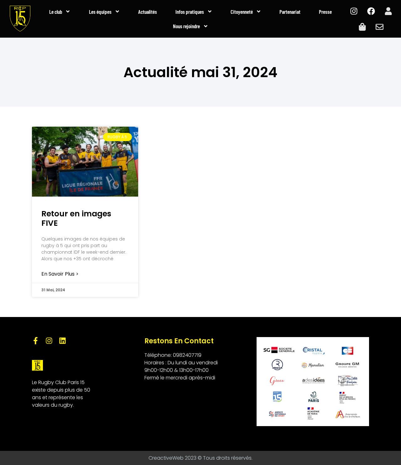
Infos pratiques (189, 11)
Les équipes (100, 11)
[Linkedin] (62, 340)
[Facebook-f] (35, 340)
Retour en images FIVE (76, 218)
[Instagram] (354, 11)
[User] (388, 11)
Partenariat (289, 11)
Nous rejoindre (186, 26)
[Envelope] (380, 26)
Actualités (147, 11)
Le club (55, 11)
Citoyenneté (242, 11)
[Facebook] (371, 11)
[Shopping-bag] (362, 26)
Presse (325, 11)
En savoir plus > (60, 274)
